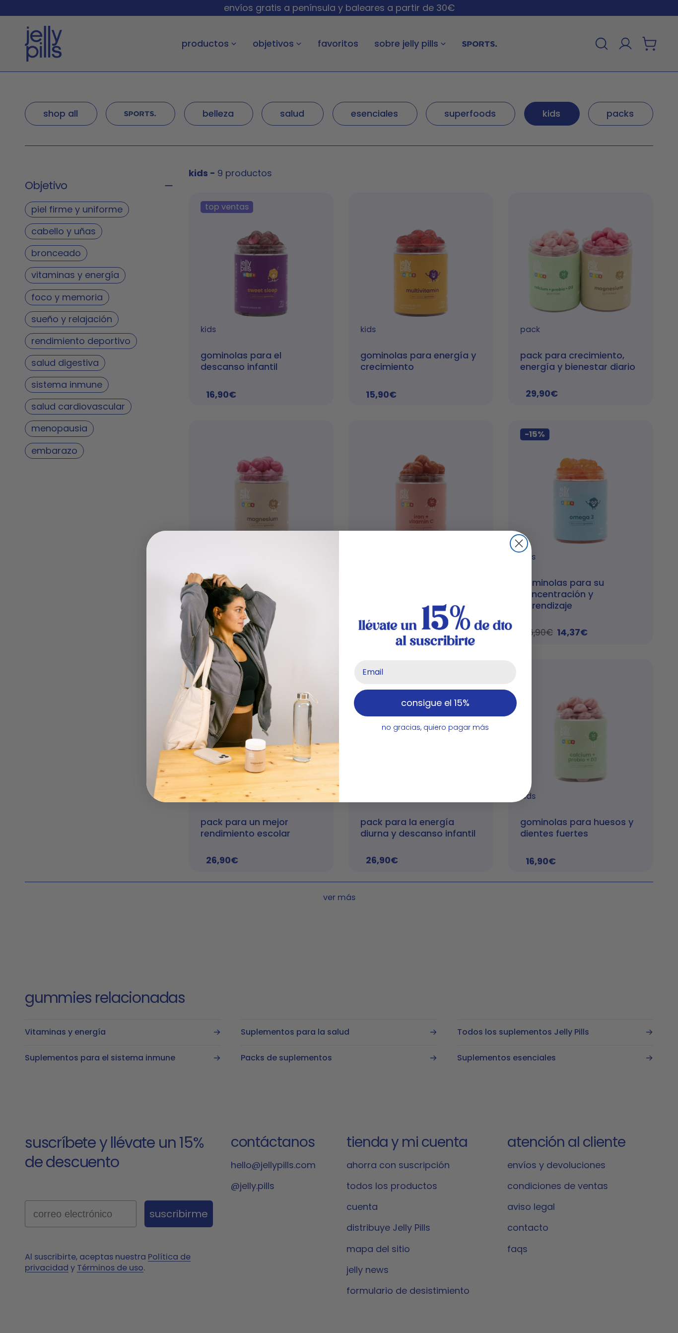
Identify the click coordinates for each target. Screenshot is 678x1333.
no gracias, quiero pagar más (435, 727)
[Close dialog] (519, 543)
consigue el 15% (435, 703)
